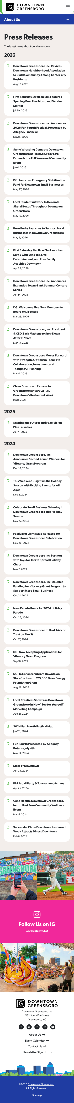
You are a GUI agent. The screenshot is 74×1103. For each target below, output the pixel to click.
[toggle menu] (68, 6)
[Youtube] (52, 1026)
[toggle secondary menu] (65, 19)
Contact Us (35, 1046)
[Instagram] (37, 1026)
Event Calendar (35, 1040)
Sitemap (37, 1095)
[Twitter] (29, 1026)
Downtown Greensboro (41, 1084)
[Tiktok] (44, 1026)
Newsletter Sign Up (35, 1052)
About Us (12, 19)
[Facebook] (21, 1026)
